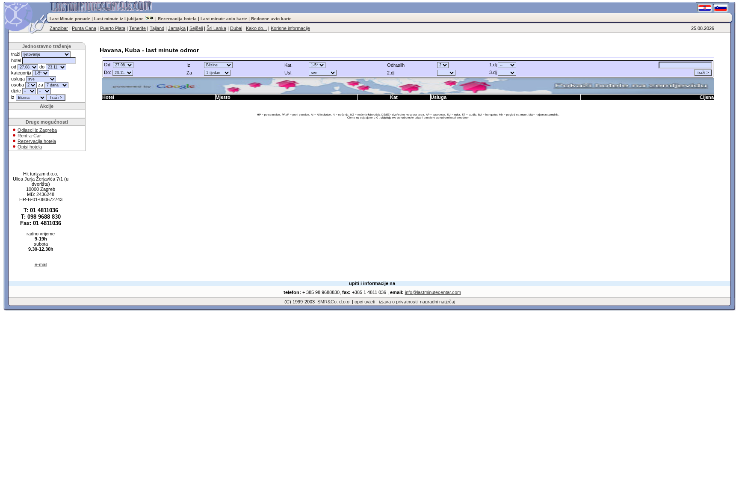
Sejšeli (196, 28)
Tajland (157, 28)
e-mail (41, 264)
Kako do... (256, 28)
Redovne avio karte (271, 18)
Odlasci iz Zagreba (37, 130)
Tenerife (137, 28)
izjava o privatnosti (398, 301)
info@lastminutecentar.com (433, 292)
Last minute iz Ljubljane (119, 18)
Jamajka (177, 28)
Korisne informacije (290, 28)
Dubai (236, 28)
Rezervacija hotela (177, 18)
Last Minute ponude (71, 18)
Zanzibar (59, 28)
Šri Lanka (216, 28)
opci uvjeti (365, 301)
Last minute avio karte (224, 18)
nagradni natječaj (437, 301)
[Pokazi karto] (408, 86)
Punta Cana (84, 28)
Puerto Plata (112, 28)
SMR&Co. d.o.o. (334, 301)
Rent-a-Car (29, 135)
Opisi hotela (30, 146)
